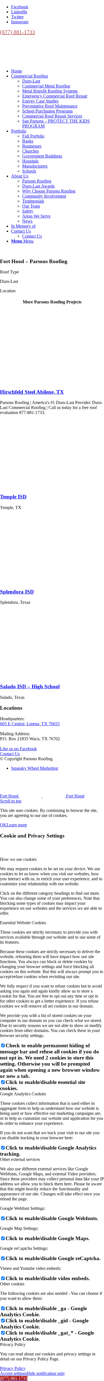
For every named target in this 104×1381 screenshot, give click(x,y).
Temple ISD (13, 497)
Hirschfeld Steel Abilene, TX (32, 392)
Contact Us (10, 753)
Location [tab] (8, 290)
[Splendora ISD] (36, 581)
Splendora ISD (17, 592)
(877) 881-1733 (17, 32)
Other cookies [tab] (12, 1284)
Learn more (17, 824)
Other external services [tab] (20, 1159)
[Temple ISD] (36, 485)
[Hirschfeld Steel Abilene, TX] (36, 381)
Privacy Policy (13, 1368)
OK (3, 824)
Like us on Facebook (18, 748)
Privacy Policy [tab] (13, 1344)
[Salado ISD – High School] (36, 675)
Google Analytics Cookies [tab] (23, 1093)
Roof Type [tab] (9, 272)
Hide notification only (46, 1373)
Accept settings (13, 1373)
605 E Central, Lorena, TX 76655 (30, 723)
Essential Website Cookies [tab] (23, 922)
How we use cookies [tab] (18, 859)
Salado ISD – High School (30, 686)
